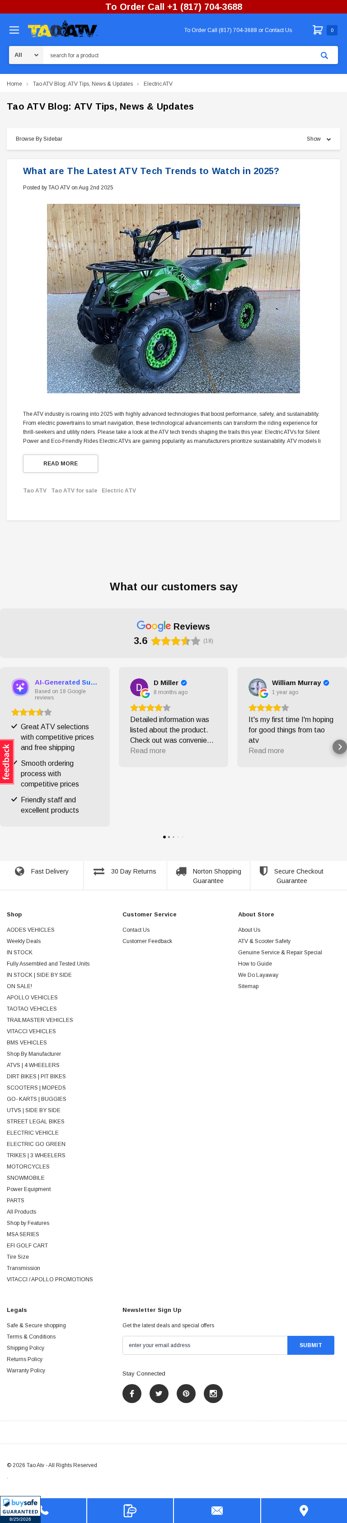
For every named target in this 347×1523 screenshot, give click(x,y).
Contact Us (136, 930)
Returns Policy (24, 1359)
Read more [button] (148, 751)
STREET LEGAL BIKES (36, 1121)
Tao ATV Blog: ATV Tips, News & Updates (83, 84)
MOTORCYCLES (28, 1167)
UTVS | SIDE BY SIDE (34, 1110)
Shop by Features (28, 1223)
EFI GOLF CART (27, 1245)
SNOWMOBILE (26, 1178)
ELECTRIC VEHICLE (33, 1133)
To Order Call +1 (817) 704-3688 (173, 7)
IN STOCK (20, 952)
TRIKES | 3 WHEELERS (36, 1155)
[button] (20, 1509)
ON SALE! (19, 986)
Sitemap (248, 986)
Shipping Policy (25, 1348)
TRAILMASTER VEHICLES (40, 1020)
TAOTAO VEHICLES (32, 1009)
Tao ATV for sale (74, 491)
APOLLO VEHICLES (32, 997)
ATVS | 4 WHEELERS (33, 1065)
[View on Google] (139, 687)
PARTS (15, 1200)
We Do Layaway (258, 975)
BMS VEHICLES (27, 1043)
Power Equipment (29, 1189)
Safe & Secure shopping (36, 1325)
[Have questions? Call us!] (43, 1510)
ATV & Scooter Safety (264, 941)
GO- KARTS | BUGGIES (36, 1099)
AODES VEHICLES (31, 930)
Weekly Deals (24, 941)
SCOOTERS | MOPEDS (36, 1088)
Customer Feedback (147, 941)
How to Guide (255, 964)
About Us (249, 930)
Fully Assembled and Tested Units (48, 964)
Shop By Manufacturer (34, 1054)
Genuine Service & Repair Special (280, 952)
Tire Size (18, 1257)
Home (14, 84)
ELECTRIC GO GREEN (36, 1144)
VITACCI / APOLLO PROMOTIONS (50, 1279)
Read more (60, 463)
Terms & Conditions (31, 1337)
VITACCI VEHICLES (31, 1031)
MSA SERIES (23, 1234)
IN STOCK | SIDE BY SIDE (39, 975)
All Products (21, 1212)
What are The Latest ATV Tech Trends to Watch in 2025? (151, 171)
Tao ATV (35, 491)
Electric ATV (158, 84)
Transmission (23, 1268)
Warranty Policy (26, 1370)
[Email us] (217, 1510)
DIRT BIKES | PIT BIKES (36, 1076)
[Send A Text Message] (130, 1510)
